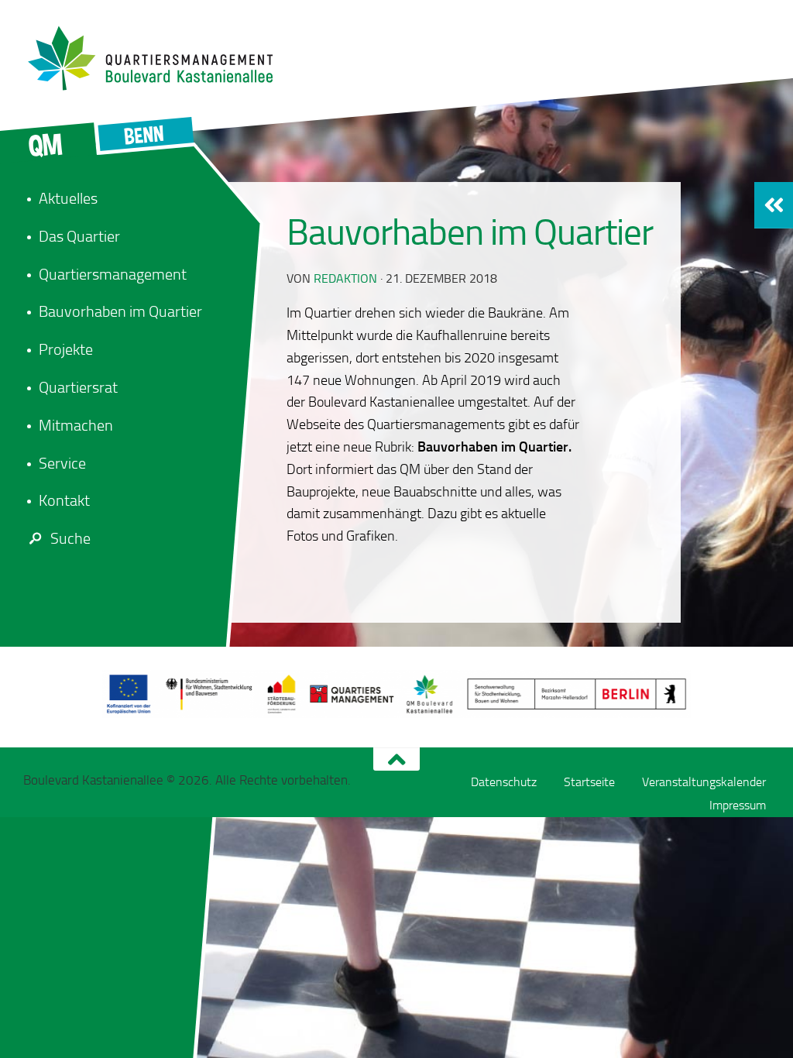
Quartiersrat (78, 387)
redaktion (345, 278)
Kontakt (64, 500)
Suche (70, 538)
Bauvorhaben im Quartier (120, 311)
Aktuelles (68, 198)
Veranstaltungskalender (704, 782)
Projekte (66, 349)
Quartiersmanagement (113, 274)
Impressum (737, 805)
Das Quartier (79, 236)
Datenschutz (504, 782)
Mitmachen (76, 425)
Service (62, 463)
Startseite (589, 782)
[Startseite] (158, 58)
